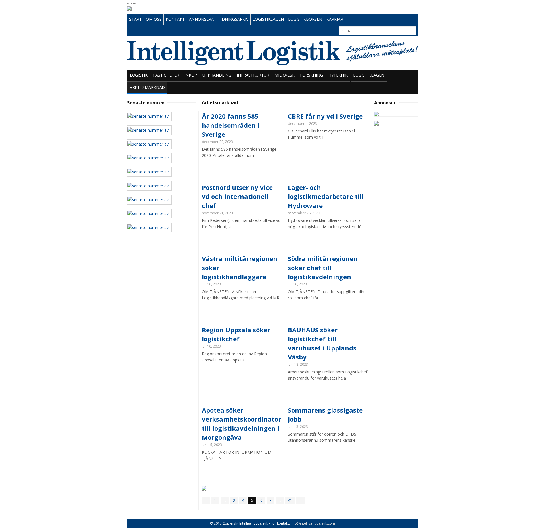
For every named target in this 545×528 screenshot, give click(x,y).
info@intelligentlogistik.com (313, 523)
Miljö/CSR (284, 75)
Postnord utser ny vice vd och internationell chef (237, 196)
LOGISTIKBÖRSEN (305, 19)
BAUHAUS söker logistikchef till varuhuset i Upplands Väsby (322, 343)
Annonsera (201, 19)
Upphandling (216, 75)
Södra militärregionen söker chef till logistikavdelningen (323, 267)
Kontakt (175, 19)
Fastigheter (166, 75)
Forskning (311, 75)
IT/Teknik (338, 75)
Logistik (139, 75)
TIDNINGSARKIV (233, 19)
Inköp (191, 75)
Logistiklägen (368, 75)
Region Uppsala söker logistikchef (236, 334)
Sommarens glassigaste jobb (325, 414)
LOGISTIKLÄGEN (268, 19)
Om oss (154, 19)
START (135, 19)
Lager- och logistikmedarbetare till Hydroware (326, 196)
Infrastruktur (253, 75)
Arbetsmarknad (147, 87)
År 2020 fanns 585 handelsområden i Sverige (230, 125)
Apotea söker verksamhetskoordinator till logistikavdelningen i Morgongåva (241, 423)
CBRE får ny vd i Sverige (325, 116)
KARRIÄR (334, 19)
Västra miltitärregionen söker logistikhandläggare (239, 267)
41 (290, 500)
